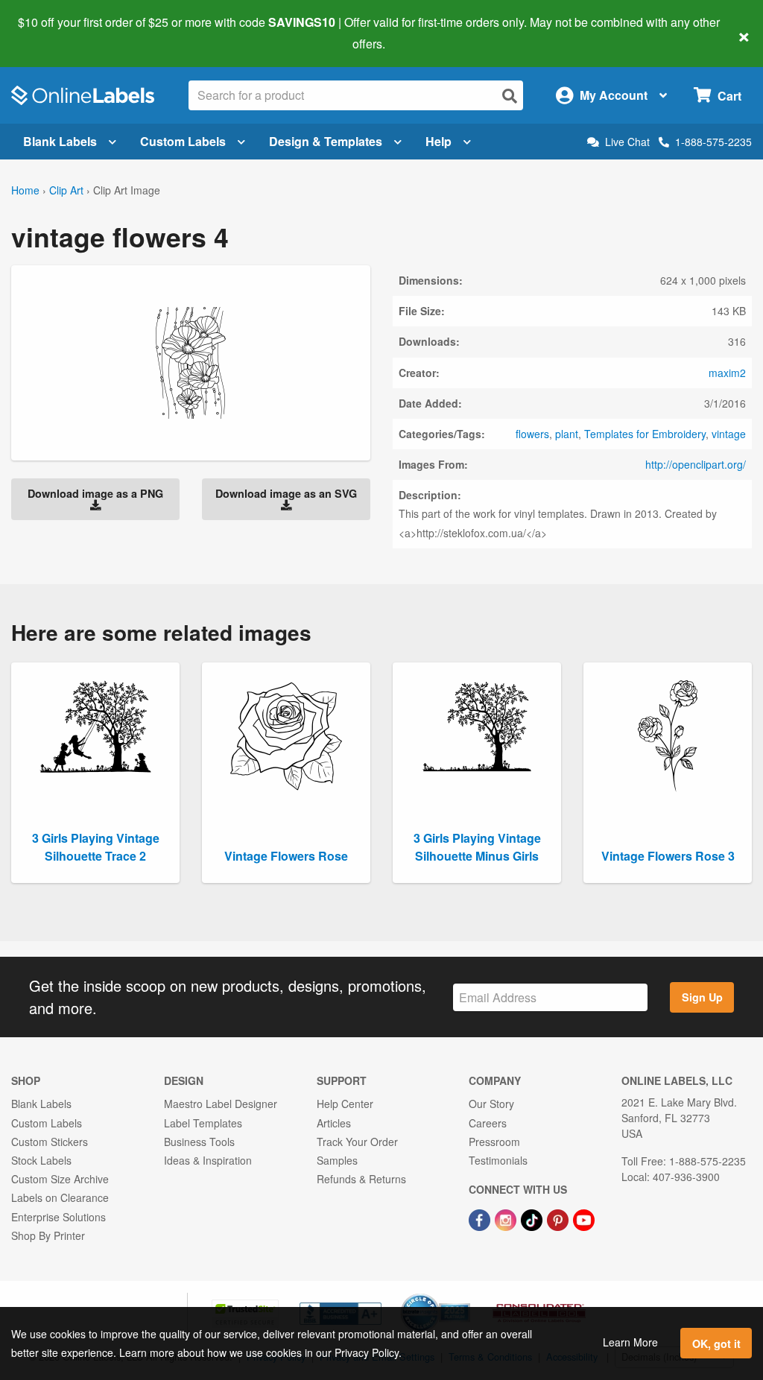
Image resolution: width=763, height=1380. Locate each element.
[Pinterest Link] (559, 1218)
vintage (729, 433)
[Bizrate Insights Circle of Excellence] (465, 1295)
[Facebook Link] (481, 1218)
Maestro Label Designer (220, 1103)
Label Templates (203, 1122)
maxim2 (727, 372)
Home (25, 190)
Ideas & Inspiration (208, 1160)
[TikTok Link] (533, 1218)
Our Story (491, 1103)
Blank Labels (60, 141)
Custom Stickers (49, 1141)
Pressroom (494, 1141)
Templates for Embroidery (645, 433)
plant (566, 433)
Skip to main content (54, 32)
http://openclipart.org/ (695, 464)
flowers (532, 433)
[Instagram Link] (507, 1218)
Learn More (630, 1342)
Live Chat (627, 142)
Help (438, 141)
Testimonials (498, 1160)
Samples (337, 1160)
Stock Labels (41, 1160)
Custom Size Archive (60, 1178)
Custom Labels (183, 141)
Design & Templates (325, 141)
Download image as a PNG (95, 493)
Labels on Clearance (60, 1197)
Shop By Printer (48, 1235)
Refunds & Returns (361, 1178)
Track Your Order (357, 1141)
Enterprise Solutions (58, 1216)
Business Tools (199, 1141)
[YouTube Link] (584, 1218)
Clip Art (66, 190)
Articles (334, 1122)
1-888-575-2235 (713, 141)
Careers (488, 1122)
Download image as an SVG (286, 493)
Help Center (345, 1103)
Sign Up (702, 997)
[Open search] (509, 96)
